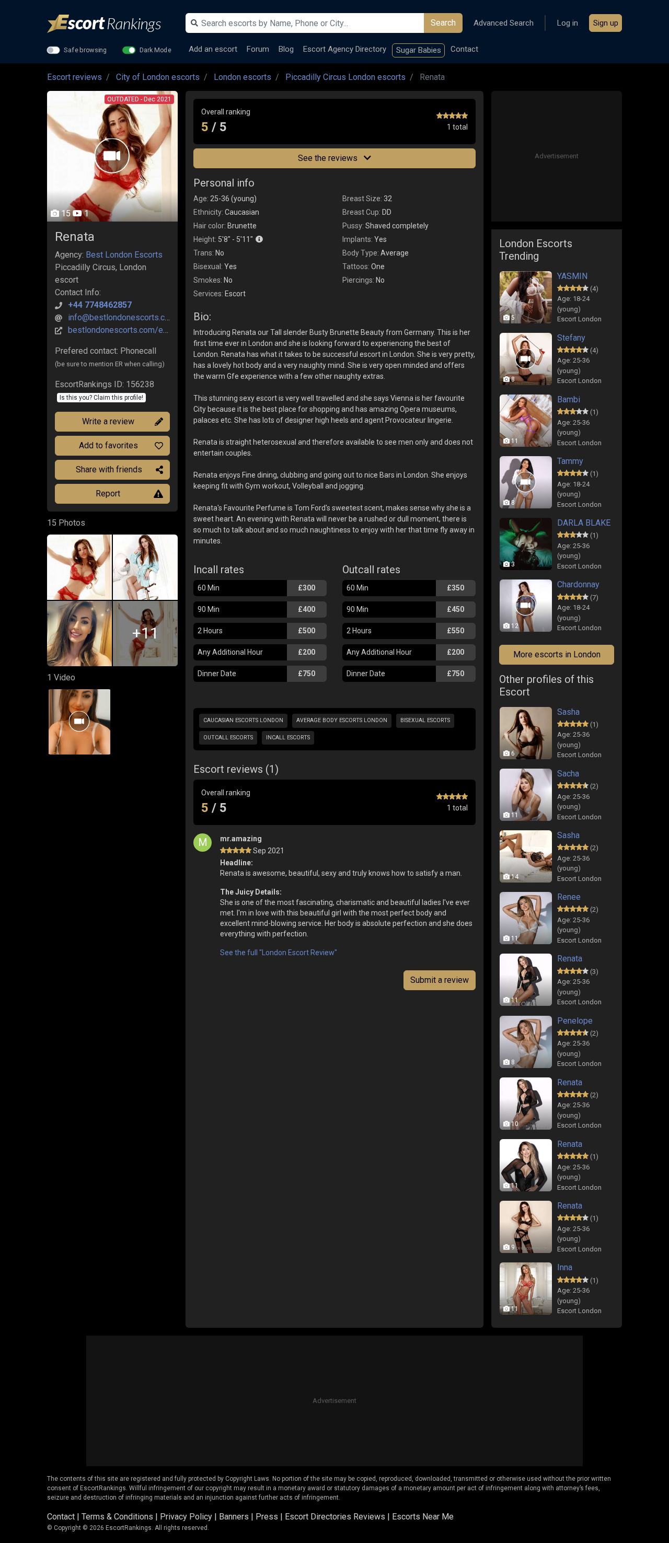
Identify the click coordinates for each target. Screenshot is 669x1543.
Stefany (571, 338)
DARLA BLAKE (583, 523)
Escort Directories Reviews (335, 1517)
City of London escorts (158, 77)
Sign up (605, 23)
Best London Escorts (124, 255)
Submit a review (439, 980)
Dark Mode (155, 49)
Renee (569, 897)
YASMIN (572, 276)
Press (267, 1517)
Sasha (568, 712)
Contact (464, 49)
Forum (258, 49)
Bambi (568, 399)
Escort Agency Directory (344, 49)
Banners (234, 1517)
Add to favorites (108, 445)
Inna (564, 1267)
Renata (569, 959)
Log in (567, 23)
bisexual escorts (425, 720)
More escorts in (557, 654)
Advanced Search (504, 23)
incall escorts (288, 737)
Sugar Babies (418, 50)
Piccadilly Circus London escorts (345, 77)
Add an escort (213, 49)
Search (443, 23)
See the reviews (329, 158)
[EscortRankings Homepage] (112, 24)
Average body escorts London (341, 720)
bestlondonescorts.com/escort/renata (138, 330)
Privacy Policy (186, 1517)
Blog (286, 49)
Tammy (570, 461)
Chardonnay (578, 584)
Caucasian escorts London (243, 720)
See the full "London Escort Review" (278, 952)
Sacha (568, 774)
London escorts (242, 77)
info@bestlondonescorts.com (122, 317)
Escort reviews (74, 77)
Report (108, 493)
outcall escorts (228, 737)
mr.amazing (241, 838)
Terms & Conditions (117, 1517)
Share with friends (109, 469)
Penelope (575, 1021)
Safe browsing (85, 49)
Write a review (108, 421)
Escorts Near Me (423, 1517)
